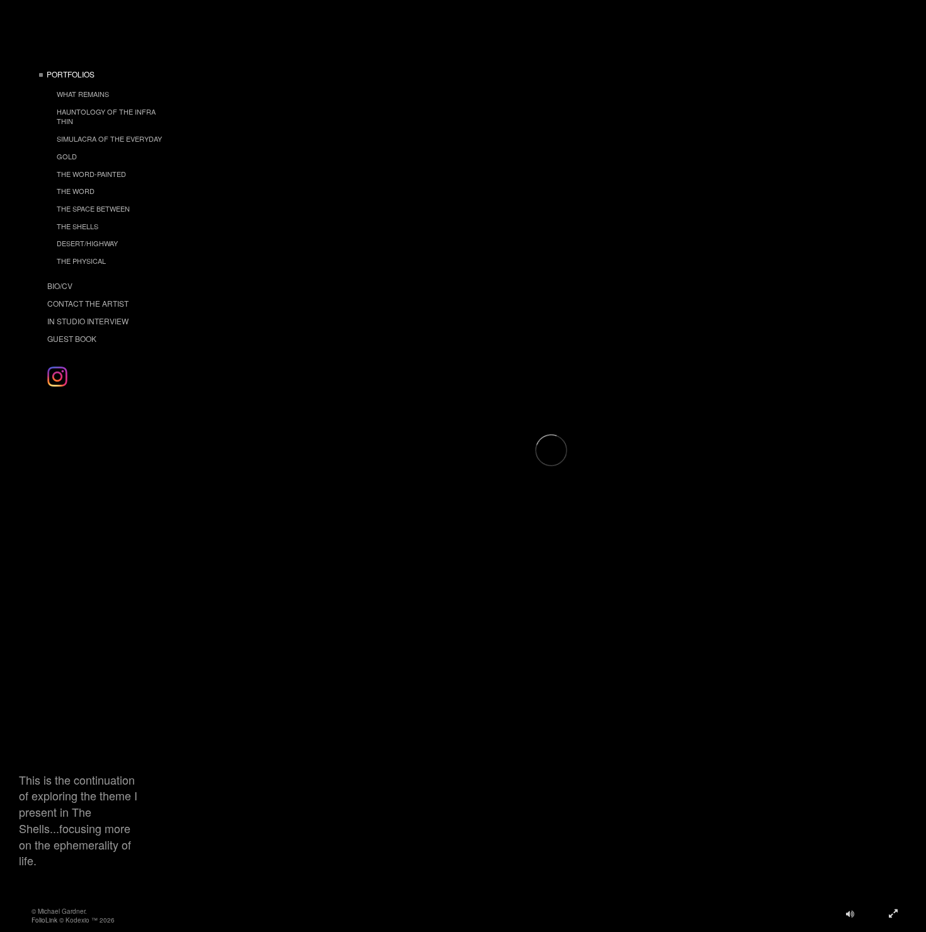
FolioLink (44, 920)
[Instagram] (57, 376)
